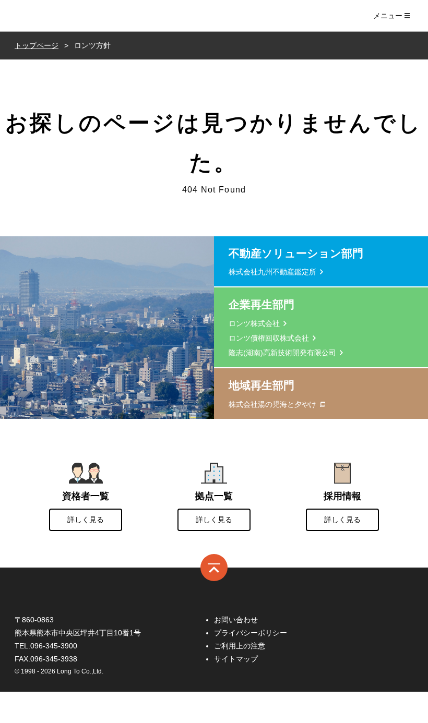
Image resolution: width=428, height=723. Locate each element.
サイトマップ (236, 659)
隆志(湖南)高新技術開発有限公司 (282, 352)
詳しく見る (85, 519)
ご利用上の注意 (239, 646)
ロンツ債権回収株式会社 (269, 338)
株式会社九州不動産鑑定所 (272, 272)
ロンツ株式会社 (52, 15)
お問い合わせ (236, 620)
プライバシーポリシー (250, 633)
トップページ (36, 45)
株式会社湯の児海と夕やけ (272, 404)
